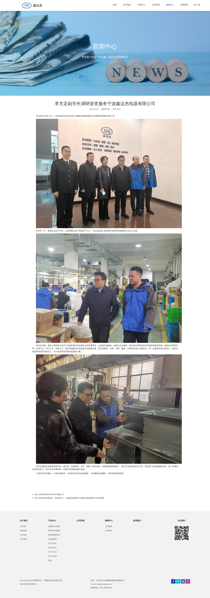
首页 (115, 5)
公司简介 (23, 526)
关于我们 (127, 5)
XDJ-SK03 (52, 543)
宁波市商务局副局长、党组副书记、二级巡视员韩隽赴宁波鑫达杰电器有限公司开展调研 (71, 498)
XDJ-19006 (52, 556)
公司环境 (156, 5)
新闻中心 (170, 5)
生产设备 (23, 539)
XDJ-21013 (52, 552)
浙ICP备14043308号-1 (28, 584)
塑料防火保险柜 (54, 531)
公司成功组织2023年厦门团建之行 (51, 494)
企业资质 (23, 535)
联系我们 (184, 5)
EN (198, 5)
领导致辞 (23, 531)
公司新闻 (108, 526)
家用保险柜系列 (54, 535)
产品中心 (141, 5)
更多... (50, 560)
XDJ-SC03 (52, 548)
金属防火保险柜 (54, 526)
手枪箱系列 (52, 539)
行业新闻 (108, 531)
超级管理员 (105, 109)
